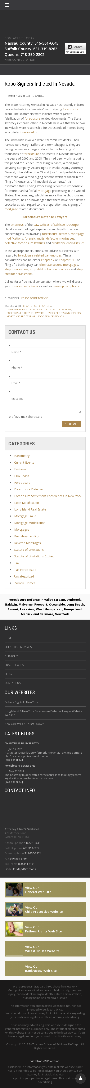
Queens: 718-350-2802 (24, 54)
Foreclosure (22, 483)
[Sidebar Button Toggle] (7, 5)
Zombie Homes (24, 583)
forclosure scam (60, 309)
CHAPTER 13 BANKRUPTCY (22, 743)
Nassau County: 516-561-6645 (31, 43)
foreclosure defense (55, 234)
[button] (7, 5)
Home (8, 638)
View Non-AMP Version (45, 1061)
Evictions (20, 469)
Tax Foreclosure (25, 570)
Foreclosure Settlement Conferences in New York (47, 496)
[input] (45, 352)
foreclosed (26, 132)
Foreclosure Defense (34, 298)
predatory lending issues (68, 243)
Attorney (11, 656)
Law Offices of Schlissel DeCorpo (56, 225)
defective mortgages (60, 238)
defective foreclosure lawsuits (25, 243)
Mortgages (21, 529)
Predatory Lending (26, 536)
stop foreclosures (16, 269)
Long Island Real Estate (30, 509)
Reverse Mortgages (27, 543)
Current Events (24, 462)
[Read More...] (14, 760)
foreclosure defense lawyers (25, 313)
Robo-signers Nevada (50, 316)
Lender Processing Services (63, 313)
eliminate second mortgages (58, 265)
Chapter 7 (47, 260)
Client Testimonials (18, 647)
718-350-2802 (32, 853)
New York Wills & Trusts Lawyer (24, 724)
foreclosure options (25, 286)
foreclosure (70, 109)
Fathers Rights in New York (21, 702)
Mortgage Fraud (25, 516)
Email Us (10, 869)
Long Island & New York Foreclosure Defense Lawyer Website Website (43, 713)
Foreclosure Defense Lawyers (45, 217)
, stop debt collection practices (49, 269)
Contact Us (13, 683)
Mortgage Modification (29, 523)
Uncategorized (24, 576)
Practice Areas (15, 665)
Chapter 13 (66, 260)
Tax (16, 563)
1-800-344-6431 (25, 864)
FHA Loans (21, 476)
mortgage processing (21, 316)
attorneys (17, 225)
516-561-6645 (32, 843)
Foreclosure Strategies (20, 765)
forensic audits (35, 238)
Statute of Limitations (29, 550)
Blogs (9, 674)
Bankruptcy (22, 456)
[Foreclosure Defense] (45, 22)
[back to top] (80, 1078)
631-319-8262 (31, 848)
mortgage (44, 191)
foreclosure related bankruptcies (40, 255)
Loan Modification (26, 503)
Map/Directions (26, 869)
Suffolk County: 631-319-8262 (31, 48)
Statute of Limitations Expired (34, 556)
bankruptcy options (66, 286)
